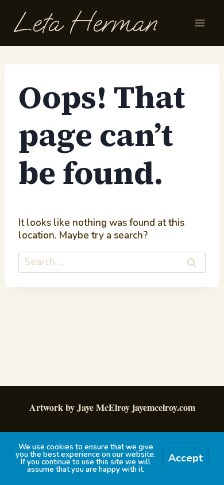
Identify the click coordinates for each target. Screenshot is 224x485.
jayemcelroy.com (163, 407)
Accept (185, 458)
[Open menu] (199, 23)
